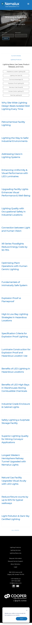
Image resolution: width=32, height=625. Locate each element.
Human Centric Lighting (16, 91)
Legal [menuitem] (15, 567)
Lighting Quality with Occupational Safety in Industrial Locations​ (14, 211)
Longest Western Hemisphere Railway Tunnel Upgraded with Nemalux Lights (14, 460)
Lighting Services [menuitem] (15, 550)
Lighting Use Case (16, 75)
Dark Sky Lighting (16, 95)
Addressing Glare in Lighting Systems (12, 156)
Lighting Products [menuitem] (16, 59)
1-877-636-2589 (15, 581)
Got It (21, 618)
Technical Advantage (16, 79)
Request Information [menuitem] (15, 558)
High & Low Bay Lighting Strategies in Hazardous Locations (15, 317)
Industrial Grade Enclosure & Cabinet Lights (16, 405)
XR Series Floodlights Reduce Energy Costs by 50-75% (14, 246)
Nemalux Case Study (16, 87)
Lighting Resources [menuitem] (15, 553)
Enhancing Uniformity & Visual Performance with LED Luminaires (15, 173)
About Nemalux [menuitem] (15, 564)
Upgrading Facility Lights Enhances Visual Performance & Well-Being (16, 192)
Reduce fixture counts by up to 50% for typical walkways (15, 500)
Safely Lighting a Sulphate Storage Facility (16, 421)
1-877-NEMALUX (16, 578)
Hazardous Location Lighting (16, 71)
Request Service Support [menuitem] (15, 561)
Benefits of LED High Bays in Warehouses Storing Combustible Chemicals (15, 387)
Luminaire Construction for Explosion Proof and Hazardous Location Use (16, 352)
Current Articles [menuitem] (16, 55)
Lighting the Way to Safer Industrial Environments (15, 140)
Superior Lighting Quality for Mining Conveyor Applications (15, 439)
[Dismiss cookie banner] (26, 610)
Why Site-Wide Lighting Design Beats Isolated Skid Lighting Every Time (16, 105)
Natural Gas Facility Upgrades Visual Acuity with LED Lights (14, 480)
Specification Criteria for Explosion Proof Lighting (15, 335)
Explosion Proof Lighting (16, 83)
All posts (15, 530)
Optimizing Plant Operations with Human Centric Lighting (14, 266)
